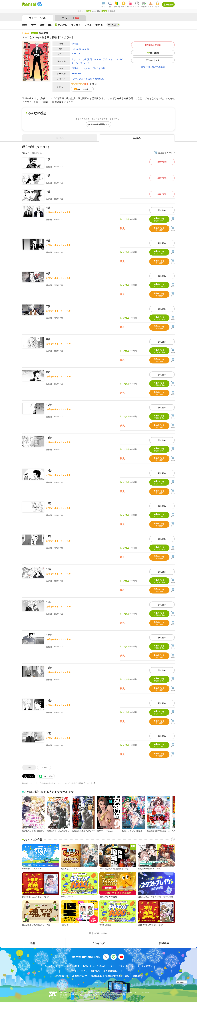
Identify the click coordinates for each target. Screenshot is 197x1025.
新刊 (32, 943)
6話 (48, 273)
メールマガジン (144, 966)
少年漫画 (87, 59)
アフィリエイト (79, 970)
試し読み (162, 210)
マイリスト (154, 60)
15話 (49, 569)
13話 (49, 503)
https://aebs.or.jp (65, 997)
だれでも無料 (98, 68)
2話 (48, 175)
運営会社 (137, 975)
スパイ (119, 59)
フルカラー (86, 62)
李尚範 (75, 43)
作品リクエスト (107, 966)
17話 (49, 634)
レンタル (85, 68)
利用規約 (95, 970)
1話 (48, 159)
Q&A (76, 966)
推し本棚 (154, 52)
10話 (49, 404)
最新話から (37, 152)
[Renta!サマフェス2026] (39, 4)
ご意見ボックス (125, 966)
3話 (48, 191)
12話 (49, 470)
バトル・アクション (104, 59)
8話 (48, 339)
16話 (49, 602)
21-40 (44, 767)
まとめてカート (165, 152)
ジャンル (112, 24)
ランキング (98, 943)
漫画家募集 (96, 975)
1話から (25, 152)
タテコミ (76, 54)
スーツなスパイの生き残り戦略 (88, 78)
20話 (49, 733)
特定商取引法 (62, 975)
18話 (49, 667)
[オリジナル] (61, 24)
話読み (75, 68)
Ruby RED (77, 73)
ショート (72, 18)
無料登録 (169, 4)
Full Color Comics (80, 48)
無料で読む (162, 161)
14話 (49, 536)
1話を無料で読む (153, 44)
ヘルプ (67, 966)
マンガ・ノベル (37, 18)
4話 (48, 207)
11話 (49, 437)
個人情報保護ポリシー (114, 970)
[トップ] (29, 4)
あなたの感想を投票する (97, 124)
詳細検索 (164, 943)
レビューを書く (83, 89)
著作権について (79, 975)
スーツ (75, 62)
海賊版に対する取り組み (117, 975)
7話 (48, 306)
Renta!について (52, 966)
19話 (49, 700)
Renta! (25, 783)
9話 (48, 372)
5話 (48, 240)
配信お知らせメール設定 (153, 66)
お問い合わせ (89, 966)
